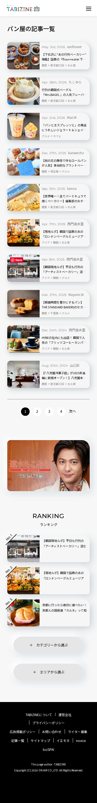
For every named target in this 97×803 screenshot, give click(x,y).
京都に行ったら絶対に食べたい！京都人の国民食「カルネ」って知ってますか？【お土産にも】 (64, 610)
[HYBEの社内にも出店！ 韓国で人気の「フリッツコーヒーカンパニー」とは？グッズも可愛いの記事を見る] (23, 339)
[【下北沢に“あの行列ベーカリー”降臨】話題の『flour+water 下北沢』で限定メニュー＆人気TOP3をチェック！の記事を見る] (23, 55)
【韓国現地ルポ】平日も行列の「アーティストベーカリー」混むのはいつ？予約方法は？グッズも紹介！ (64, 269)
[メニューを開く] (88, 8)
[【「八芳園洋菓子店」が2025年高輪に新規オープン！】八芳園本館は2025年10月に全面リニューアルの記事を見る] (23, 374)
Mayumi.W (76, 294)
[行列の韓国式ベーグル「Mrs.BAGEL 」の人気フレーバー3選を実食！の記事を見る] (23, 91)
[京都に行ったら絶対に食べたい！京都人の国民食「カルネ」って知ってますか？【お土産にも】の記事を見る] (23, 612)
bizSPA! (48, 749)
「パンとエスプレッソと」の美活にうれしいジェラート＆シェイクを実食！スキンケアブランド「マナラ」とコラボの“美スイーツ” (64, 128)
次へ (72, 411)
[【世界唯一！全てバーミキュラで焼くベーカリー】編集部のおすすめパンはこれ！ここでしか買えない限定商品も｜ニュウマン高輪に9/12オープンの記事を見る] (23, 197)
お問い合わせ (51, 732)
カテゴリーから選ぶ (52, 644)
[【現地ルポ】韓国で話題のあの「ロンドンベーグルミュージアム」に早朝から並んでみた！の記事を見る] (23, 233)
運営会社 (64, 714)
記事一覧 (17, 740)
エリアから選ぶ (52, 671)
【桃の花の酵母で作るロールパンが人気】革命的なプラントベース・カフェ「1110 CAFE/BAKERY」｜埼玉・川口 (64, 163)
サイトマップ (40, 740)
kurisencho (76, 152)
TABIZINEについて (39, 714)
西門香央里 (75, 223)
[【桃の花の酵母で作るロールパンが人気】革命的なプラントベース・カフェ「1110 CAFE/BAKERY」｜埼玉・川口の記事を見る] (23, 162)
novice (81, 740)
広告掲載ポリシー (23, 732)
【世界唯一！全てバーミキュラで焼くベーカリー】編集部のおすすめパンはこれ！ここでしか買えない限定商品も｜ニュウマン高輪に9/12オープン (64, 199)
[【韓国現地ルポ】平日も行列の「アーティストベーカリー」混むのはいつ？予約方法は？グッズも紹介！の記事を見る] (23, 268)
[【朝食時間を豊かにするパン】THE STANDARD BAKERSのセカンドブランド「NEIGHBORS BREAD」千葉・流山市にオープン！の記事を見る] (23, 303)
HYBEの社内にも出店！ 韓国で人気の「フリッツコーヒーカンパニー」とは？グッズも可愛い (64, 340)
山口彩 (75, 365)
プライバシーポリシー (48, 723)
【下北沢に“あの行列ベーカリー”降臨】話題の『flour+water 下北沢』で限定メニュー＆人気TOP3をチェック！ (64, 57)
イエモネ (63, 740)
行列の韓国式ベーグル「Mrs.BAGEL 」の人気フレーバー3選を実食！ (64, 92)
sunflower (74, 46)
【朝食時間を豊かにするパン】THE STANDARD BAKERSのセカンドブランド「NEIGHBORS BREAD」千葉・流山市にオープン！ (64, 305)
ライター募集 (77, 732)
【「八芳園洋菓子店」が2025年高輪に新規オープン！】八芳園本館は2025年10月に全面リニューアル (64, 375)
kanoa (72, 188)
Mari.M (72, 117)
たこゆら (75, 82)
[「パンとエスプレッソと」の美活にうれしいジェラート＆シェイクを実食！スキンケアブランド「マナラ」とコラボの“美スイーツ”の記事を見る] (23, 126)
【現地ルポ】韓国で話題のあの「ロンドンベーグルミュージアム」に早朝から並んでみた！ (65, 234)
